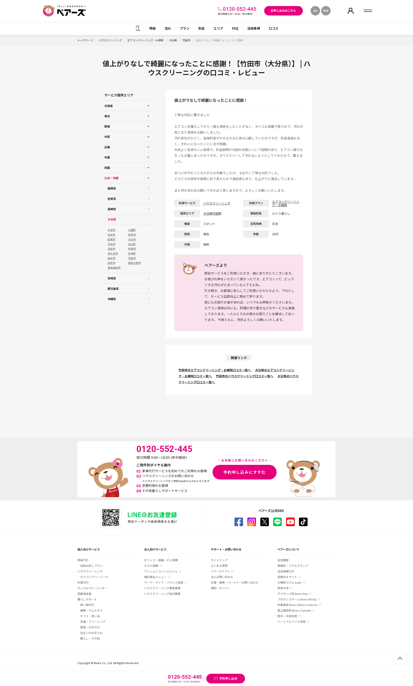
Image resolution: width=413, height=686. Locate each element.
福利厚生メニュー (155, 577)
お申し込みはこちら (283, 10)
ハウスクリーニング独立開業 (162, 594)
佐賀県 (112, 199)
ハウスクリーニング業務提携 (162, 588)
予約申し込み (228, 678)
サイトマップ (219, 560)
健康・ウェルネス (91, 610)
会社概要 (283, 560)
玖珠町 (132, 253)
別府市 (132, 234)
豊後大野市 (134, 263)
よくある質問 (219, 566)
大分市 (132, 239)
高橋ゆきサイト (287, 577)
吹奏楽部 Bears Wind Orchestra (297, 605)
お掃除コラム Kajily (289, 582)
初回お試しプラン (91, 566)
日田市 (111, 248)
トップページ (85, 40)
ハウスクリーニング (110, 40)
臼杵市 (111, 263)
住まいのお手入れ (91, 633)
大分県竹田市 (212, 213)
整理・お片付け (90, 627)
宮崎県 (112, 278)
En (315, 11)
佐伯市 (111, 234)
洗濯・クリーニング (92, 622)
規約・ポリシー (220, 588)
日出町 (132, 244)
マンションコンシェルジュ (160, 571)
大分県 (173, 40)
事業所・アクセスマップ (292, 566)
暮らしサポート (87, 599)
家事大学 (283, 588)
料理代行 (83, 582)
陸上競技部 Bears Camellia (294, 610)
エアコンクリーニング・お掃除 (145, 40)
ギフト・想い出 (90, 616)
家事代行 (83, 560)
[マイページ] (350, 10)
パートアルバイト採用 (291, 622)
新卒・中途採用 (287, 616)
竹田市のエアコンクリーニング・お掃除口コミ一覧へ (215, 370)
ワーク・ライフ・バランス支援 (163, 582)
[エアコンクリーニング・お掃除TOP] (137, 28)
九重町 (132, 230)
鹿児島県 (113, 289)
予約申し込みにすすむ (244, 472)
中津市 (111, 230)
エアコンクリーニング (94, 577)
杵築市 (132, 248)
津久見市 (113, 253)
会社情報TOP (285, 571)
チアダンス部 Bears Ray (292, 594)
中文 (326, 11)
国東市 (111, 239)
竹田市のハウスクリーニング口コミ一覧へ (245, 376)
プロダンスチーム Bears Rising (296, 599)
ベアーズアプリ (220, 571)
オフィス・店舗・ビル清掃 (161, 560)
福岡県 (112, 188)
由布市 (111, 258)
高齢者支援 (84, 594)
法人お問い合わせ (222, 577)
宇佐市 (111, 244)
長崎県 (112, 209)
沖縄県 (112, 299)
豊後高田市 (114, 267)
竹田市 (186, 40)
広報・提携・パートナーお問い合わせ (234, 582)
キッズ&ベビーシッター (92, 588)
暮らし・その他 (90, 638)
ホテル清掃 (151, 566)
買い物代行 (87, 605)
